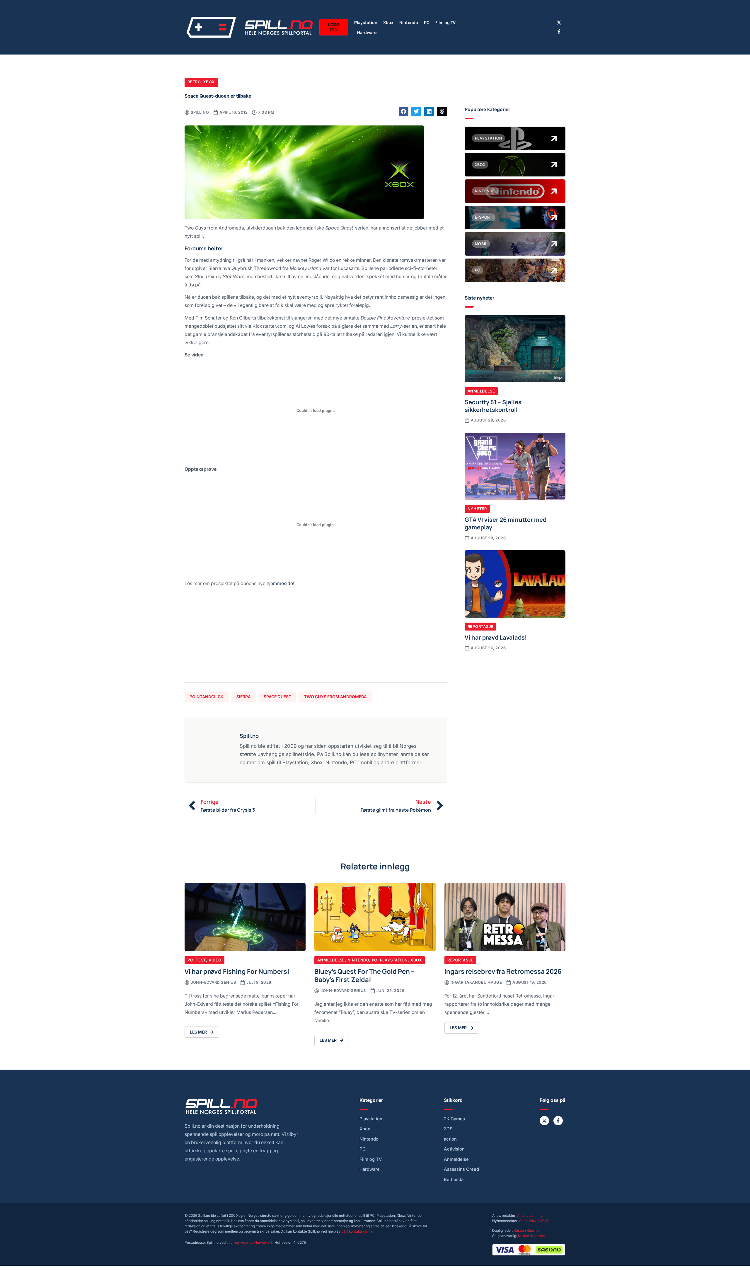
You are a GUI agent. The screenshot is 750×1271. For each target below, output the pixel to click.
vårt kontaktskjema (357, 1231)
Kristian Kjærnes (527, 1230)
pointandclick (207, 697)
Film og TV (445, 22)
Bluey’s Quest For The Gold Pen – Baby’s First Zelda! (364, 975)
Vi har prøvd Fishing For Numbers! (237, 971)
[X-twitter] (559, 22)
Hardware (366, 32)
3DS (448, 1129)
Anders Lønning (530, 1215)
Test (201, 960)
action (450, 1139)
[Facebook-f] (559, 31)
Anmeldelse (481, 391)
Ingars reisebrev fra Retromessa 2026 (503, 971)
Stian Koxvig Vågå (534, 1220)
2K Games (454, 1119)
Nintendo (408, 22)
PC (426, 22)
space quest (277, 697)
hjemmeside (280, 583)
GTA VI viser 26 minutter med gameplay (505, 523)
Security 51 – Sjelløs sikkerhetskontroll (493, 405)
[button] (404, 112)
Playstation (365, 22)
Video (215, 960)
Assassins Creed (461, 1169)
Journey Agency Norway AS (249, 1242)
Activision (454, 1149)
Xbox (388, 22)
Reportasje (481, 626)
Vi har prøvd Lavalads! (496, 637)
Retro (194, 81)
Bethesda (453, 1179)
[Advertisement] (316, 637)
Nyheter (477, 508)
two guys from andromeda (335, 697)
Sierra (243, 697)
